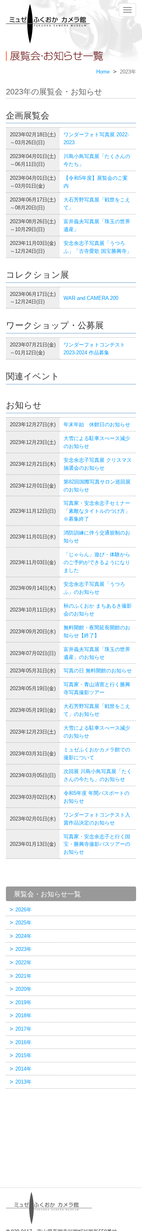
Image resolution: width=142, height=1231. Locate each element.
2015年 (23, 1055)
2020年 (23, 989)
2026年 (23, 910)
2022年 (23, 963)
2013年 (23, 1082)
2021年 (23, 976)
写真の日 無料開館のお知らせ (98, 671)
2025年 (23, 923)
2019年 (23, 1002)
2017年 (23, 1029)
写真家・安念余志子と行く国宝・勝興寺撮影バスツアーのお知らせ (97, 844)
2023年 (23, 949)
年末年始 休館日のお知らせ (97, 424)
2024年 (23, 936)
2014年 (23, 1069)
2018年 (23, 1015)
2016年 (23, 1042)
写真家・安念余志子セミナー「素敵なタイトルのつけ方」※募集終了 (97, 511)
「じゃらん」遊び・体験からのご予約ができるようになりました (97, 562)
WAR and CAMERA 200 (91, 298)
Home (103, 72)
